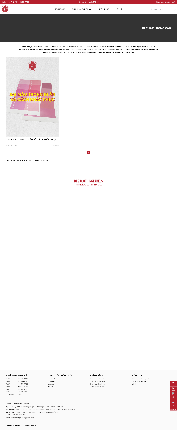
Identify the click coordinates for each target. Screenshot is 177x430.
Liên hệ (134, 384)
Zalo (173, 399)
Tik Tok (50, 387)
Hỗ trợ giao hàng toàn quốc (165, 2)
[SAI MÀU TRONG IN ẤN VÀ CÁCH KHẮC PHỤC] (32, 97)
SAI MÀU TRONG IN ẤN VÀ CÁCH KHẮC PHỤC (32, 139)
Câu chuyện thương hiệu (141, 379)
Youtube (51, 384)
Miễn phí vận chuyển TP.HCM (88, 2)
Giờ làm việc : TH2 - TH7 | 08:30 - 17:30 (15, 2)
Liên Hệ (119, 9)
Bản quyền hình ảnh (139, 381)
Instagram (51, 381)
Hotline (173, 390)
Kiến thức (104, 9)
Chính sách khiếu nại (97, 387)
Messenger (173, 409)
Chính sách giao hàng (97, 381)
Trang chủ (60, 9)
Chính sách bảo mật (97, 379)
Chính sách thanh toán (98, 384)
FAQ (133, 387)
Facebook (51, 379)
